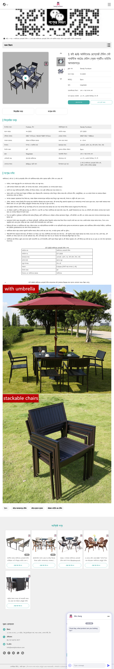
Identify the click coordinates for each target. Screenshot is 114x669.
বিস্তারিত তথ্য (18, 111)
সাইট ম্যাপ (22, 666)
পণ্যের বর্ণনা (51, 111)
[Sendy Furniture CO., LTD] (58, 4)
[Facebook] (8, 653)
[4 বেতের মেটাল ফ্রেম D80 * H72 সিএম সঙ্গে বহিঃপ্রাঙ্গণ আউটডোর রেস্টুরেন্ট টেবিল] (96, 543)
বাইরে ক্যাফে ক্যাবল (37, 508)
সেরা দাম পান (78, 102)
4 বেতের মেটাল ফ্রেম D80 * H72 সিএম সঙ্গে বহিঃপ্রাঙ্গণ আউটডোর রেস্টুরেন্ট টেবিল (96, 559)
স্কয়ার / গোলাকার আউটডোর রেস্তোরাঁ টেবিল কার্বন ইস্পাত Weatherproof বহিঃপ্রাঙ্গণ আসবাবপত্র (70, 559)
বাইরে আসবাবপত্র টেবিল (19, 508)
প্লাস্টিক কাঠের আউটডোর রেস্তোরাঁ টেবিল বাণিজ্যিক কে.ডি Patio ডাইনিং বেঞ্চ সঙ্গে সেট (18, 559)
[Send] (108, 665)
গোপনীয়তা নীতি (14, 666)
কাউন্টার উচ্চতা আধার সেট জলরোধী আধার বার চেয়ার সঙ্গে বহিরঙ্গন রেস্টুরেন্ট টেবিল (17, 600)
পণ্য (11, 38)
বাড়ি (7, 38)
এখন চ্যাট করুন (101, 102)
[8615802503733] (18, 653)
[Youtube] (13, 653)
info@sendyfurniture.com (15, 647)
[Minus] (108, 616)
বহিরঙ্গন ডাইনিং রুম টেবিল (55, 508)
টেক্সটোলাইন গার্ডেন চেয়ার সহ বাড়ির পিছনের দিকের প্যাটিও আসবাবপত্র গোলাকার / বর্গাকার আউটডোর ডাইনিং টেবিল (44, 559)
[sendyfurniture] (22, 653)
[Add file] (69, 665)
